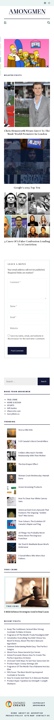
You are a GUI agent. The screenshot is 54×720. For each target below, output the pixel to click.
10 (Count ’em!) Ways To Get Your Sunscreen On (28, 660)
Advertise (37, 713)
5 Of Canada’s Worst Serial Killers (33, 441)
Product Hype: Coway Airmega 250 (22, 663)
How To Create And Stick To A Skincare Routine (28, 678)
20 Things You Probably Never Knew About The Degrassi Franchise (31, 535)
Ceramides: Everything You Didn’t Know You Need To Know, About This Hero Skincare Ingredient (26, 641)
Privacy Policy (14, 715)
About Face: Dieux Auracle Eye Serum (23, 652)
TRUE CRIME (12, 399)
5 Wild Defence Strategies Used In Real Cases (26, 611)
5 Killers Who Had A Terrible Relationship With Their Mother (32, 454)
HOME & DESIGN (14, 402)
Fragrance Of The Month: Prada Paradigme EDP (28, 634)
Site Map (29, 715)
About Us (24, 713)
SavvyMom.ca (13, 414)
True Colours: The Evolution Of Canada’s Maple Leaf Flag (31, 522)
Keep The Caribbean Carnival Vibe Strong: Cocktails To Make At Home (25, 630)
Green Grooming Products (30, 487)
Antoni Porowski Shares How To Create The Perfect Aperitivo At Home (26, 656)
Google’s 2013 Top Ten (27, 187)
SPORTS (10, 405)
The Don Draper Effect (28, 464)
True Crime (12, 606)
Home (14, 713)
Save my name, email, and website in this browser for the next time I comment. (26, 337)
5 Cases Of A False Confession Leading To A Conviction (27, 243)
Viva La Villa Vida (25, 429)
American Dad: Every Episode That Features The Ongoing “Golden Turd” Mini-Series (33, 512)
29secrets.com (14, 411)
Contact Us (43, 715)
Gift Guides (12, 408)
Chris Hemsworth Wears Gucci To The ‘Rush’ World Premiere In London (27, 132)
